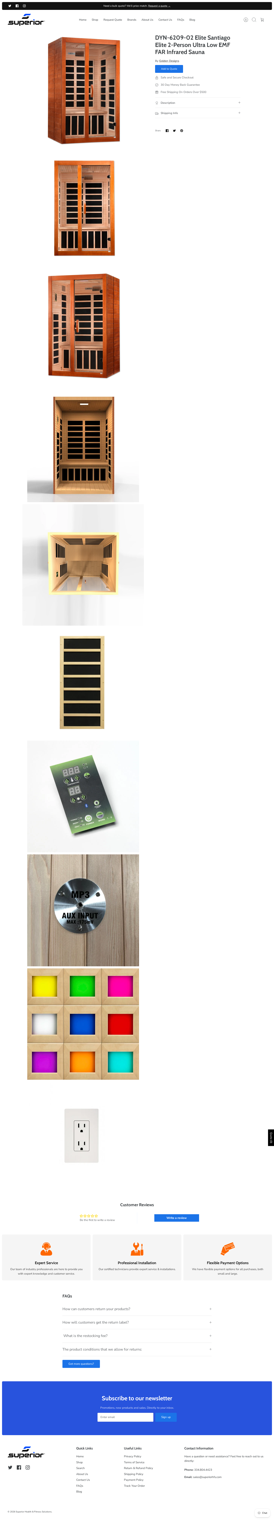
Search (80, 1468)
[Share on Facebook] (167, 130)
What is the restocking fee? (85, 1335)
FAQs (180, 20)
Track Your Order (134, 1486)
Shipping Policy (133, 1474)
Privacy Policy (132, 1456)
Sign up (166, 1417)
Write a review (176, 1218)
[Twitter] (9, 5)
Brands (131, 20)
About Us (147, 20)
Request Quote (112, 20)
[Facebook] (17, 5)
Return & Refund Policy (138, 1468)
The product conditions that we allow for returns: (102, 1349)
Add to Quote (169, 69)
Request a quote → (159, 6)
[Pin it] (181, 130)
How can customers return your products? (96, 1308)
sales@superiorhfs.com (207, 1477)
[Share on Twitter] (174, 130)
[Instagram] (24, 5)
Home (82, 20)
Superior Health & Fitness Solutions (34, 1511)
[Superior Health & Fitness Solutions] (26, 20)
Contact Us (165, 20)
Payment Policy (134, 1480)
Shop (95, 20)
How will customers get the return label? (95, 1322)
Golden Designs (169, 61)
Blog (192, 20)
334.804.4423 (203, 1470)
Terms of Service (134, 1462)
